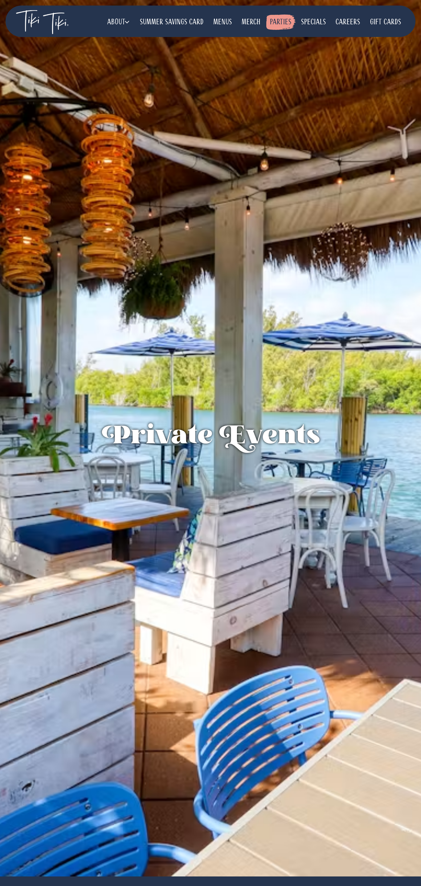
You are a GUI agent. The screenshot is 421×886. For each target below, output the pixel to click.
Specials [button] (313, 22)
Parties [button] (281, 22)
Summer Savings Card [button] (172, 22)
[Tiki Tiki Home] (42, 22)
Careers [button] (348, 22)
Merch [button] (251, 22)
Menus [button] (222, 22)
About (119, 22)
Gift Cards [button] (385, 22)
